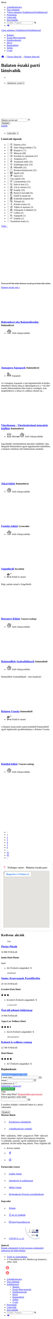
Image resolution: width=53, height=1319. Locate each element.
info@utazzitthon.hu (20, 1222)
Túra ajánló (17, 179)
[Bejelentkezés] (8, 25)
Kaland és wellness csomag (16, 1042)
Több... (4, 226)
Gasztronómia (21, 181)
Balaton (10, 35)
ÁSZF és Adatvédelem (17, 1257)
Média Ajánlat (15, 1187)
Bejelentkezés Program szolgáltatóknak (26, 1194)
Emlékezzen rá (8, 1083)
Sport (18, 176)
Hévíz (9, 43)
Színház (18, 218)
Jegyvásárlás (12, 20)
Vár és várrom (22, 187)
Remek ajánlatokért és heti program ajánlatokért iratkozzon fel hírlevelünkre (22, 1249)
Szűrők (4, 126)
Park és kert (20, 184)
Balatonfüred (12, 45)
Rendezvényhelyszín (24, 170)
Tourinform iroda (19, 221)
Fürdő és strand (22, 196)
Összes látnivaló (14, 56)
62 (8, 855)
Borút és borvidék (23, 193)
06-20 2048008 (18, 1215)
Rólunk (12, 1208)
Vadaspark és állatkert (24, 210)
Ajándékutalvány (14, 7)
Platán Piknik (9, 946)
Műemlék (19, 167)
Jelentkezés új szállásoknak (21, 1180)
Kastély (19, 190)
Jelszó (4, 1080)
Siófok (10, 48)
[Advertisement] (26, 102)
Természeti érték (23, 162)
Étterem (19, 145)
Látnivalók (11, 17)
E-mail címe (6, 1077)
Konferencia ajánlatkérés (20, 1122)
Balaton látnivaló (31, 56)
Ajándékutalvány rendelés (20, 1129)
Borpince (19, 150)
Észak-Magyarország (16, 37)
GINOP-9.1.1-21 (16, 1238)
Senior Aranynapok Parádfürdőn (20, 978)
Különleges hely (23, 164)
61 (8, 852)
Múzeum (19, 153)
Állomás (18, 201)
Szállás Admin (15, 1174)
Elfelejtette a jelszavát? (11, 1086)
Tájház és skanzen (23, 207)
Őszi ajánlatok (13, 10)
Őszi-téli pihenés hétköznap (17, 1010)
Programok (12, 15)
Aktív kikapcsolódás (24, 147)
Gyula (9, 50)
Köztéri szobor (21, 204)
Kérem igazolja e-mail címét (13, 1097)
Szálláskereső (41, 12)
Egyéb (18, 173)
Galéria (18, 213)
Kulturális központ (23, 198)
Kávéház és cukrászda (25, 156)
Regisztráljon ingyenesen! (30, 1094)
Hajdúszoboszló (14, 40)
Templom (19, 159)
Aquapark (19, 215)
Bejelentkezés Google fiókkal (14, 1074)
